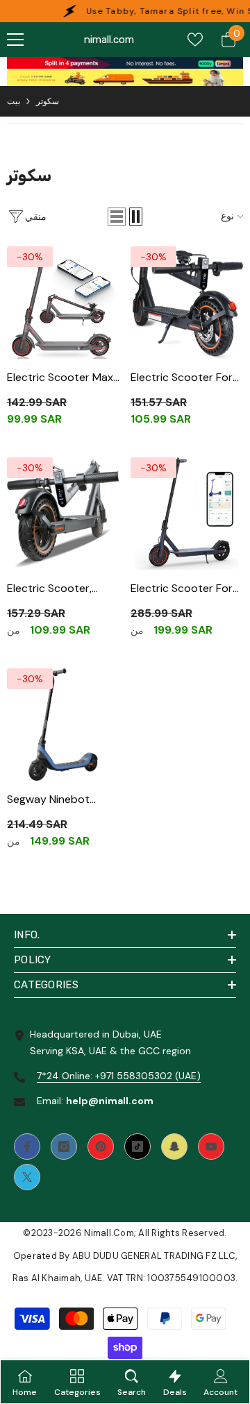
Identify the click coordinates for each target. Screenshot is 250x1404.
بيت (13, 101)
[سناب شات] (174, 1146)
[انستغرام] (64, 1146)
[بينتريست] (101, 1146)
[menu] (15, 39)
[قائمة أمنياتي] (195, 39)
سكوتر (47, 101)
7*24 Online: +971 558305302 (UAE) (119, 1075)
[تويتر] (27, 1177)
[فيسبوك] (27, 1146)
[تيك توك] (137, 1146)
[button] (117, 217)
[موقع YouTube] (211, 1146)
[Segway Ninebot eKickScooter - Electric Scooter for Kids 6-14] (63, 724)
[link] (125, 63)
